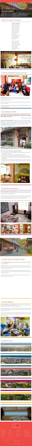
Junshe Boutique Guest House (19, 271)
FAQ (9, 436)
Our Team (10, 432)
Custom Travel (3, 435)
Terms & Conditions (19, 443)
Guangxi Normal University (18, 270)
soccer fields (6, 272)
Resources (17, 436)
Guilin (17, 432)
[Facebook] (13, 441)
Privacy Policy (23, 443)
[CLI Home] (16, 425)
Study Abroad (3, 432)
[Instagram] (14, 441)
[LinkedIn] (17, 441)
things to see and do (12, 125)
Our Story (10, 431)
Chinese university (24, 121)
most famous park (24, 122)
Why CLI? (10, 435)
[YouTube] (18, 441)
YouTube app (14, 49)
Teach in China (3, 436)
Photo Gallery (18, 435)
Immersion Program (3, 431)
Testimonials (18, 431)
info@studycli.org (26, 431)
